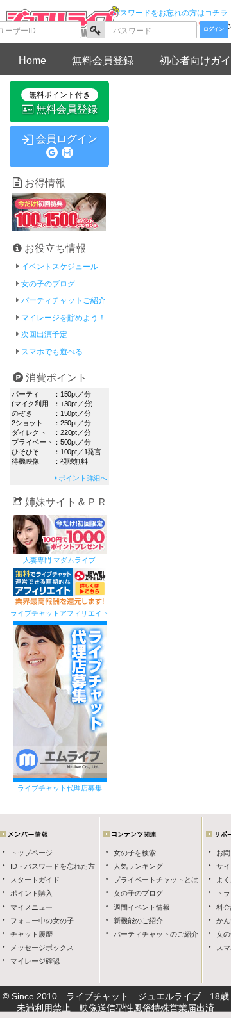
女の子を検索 (135, 853)
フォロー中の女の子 (42, 920)
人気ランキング (138, 866)
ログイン (213, 29)
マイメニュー (31, 907)
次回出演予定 (44, 334)
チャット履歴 (31, 934)
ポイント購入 (31, 893)
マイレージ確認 (35, 961)
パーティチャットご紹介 (63, 300)
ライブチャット (97, 996)
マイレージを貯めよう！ (63, 317)
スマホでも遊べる (52, 351)
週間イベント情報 (142, 907)
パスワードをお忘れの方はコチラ (170, 12)
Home (32, 60)
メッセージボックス (42, 947)
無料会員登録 (102, 60)
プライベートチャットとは (156, 879)
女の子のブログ (138, 893)
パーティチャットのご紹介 (156, 934)
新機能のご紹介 (138, 920)
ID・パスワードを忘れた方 (52, 866)
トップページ (31, 853)
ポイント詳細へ (82, 478)
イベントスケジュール (59, 266)
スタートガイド (35, 879)
